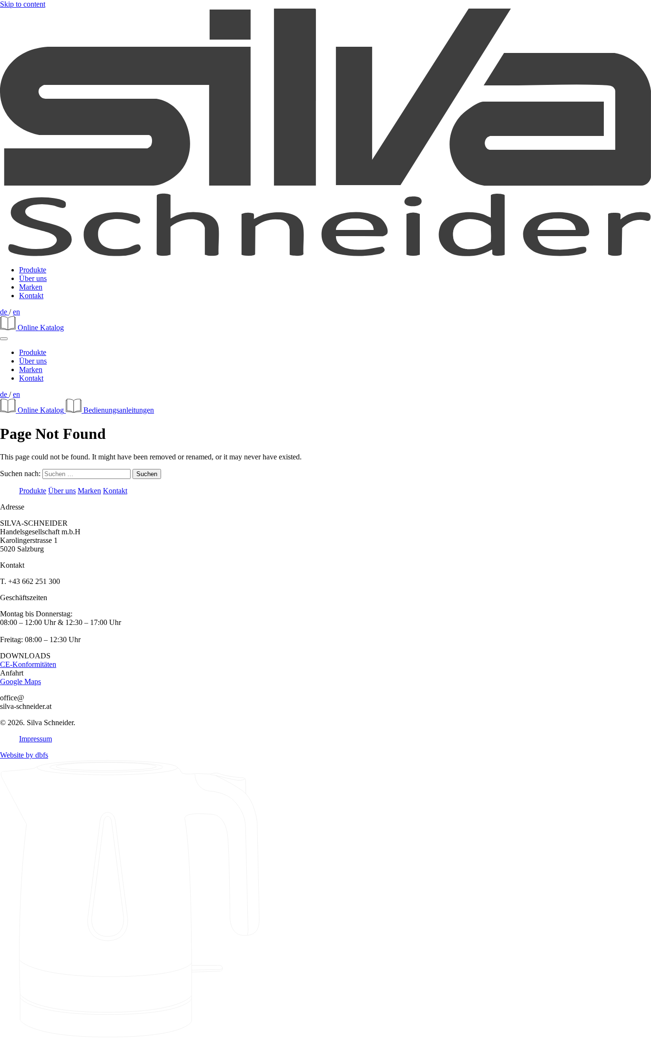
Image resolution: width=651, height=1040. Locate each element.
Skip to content (22, 4)
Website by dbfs (24, 755)
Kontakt (31, 295)
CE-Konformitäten (28, 664)
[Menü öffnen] (4, 338)
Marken (30, 287)
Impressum (35, 739)
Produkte (32, 270)
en (16, 312)
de (4, 312)
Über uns (33, 278)
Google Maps (20, 681)
